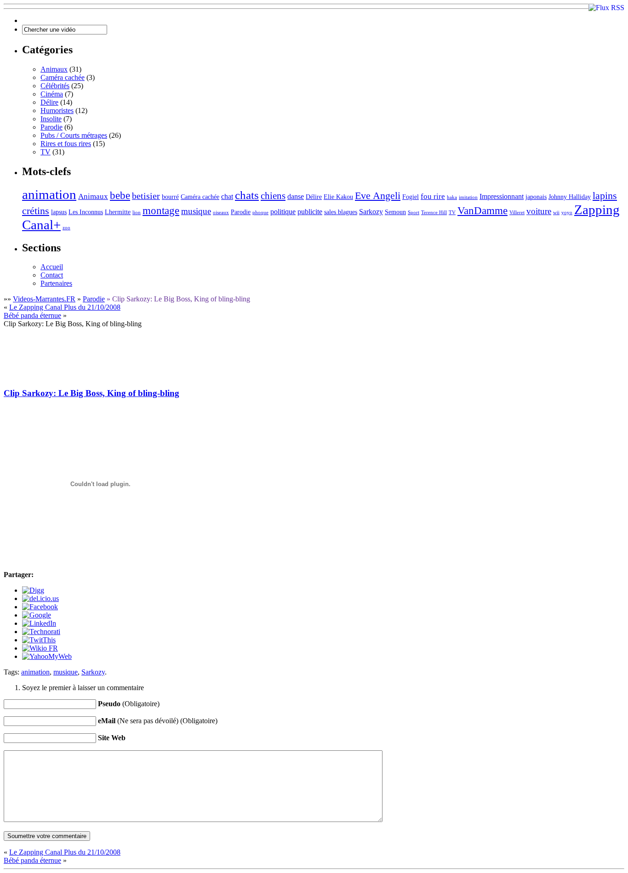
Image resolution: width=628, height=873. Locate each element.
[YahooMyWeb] (47, 656)
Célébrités (54, 86)
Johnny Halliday (569, 196)
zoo (66, 227)
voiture (538, 211)
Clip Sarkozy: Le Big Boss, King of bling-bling (91, 393)
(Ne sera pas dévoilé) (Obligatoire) (157, 721)
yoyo (566, 212)
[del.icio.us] (40, 598)
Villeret (517, 212)
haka (452, 197)
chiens (273, 195)
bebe (120, 195)
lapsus (59, 212)
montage (161, 210)
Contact (51, 275)
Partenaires (56, 283)
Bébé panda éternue (32, 315)
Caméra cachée (62, 77)
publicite (309, 211)
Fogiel (410, 196)
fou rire (433, 196)
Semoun (395, 212)
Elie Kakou (338, 196)
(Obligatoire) (129, 704)
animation (49, 194)
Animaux (54, 69)
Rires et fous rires (65, 143)
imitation (468, 197)
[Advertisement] (171, 348)
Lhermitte (118, 212)
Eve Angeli (377, 195)
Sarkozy (371, 211)
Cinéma (51, 94)
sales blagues (340, 212)
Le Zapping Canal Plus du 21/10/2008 (64, 307)
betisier (146, 196)
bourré (170, 196)
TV (45, 152)
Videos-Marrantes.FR (44, 299)
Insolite (51, 119)
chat (227, 196)
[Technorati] (41, 631)
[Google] (36, 615)
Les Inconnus (86, 212)
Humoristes (57, 110)
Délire (49, 102)
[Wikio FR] (40, 648)
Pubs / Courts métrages (73, 135)
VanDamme (482, 210)
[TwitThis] (39, 640)
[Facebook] (40, 607)
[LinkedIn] (39, 623)
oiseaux (221, 212)
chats (247, 195)
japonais (536, 196)
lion (136, 212)
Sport (413, 212)
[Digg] (33, 590)
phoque (260, 212)
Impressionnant (502, 196)
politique (283, 211)
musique (196, 211)
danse (295, 196)
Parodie (51, 127)
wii (556, 212)
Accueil (51, 267)
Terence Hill (434, 212)
